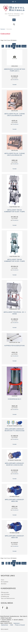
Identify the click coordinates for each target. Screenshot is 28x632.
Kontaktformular (5, 596)
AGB (11, 625)
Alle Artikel (3, 583)
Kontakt (14, 84)
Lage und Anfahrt (5, 594)
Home (2, 579)
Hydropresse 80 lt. (14, 399)
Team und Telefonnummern (8, 598)
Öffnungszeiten (5, 592)
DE (13, 1)
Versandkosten (15, 79)
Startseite (2, 29)
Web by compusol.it (4, 629)
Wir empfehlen (4, 581)
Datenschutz (4, 625)
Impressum (17, 623)
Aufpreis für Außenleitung (14, 345)
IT (15, 1)
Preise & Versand (20, 625)
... (19, 46)
